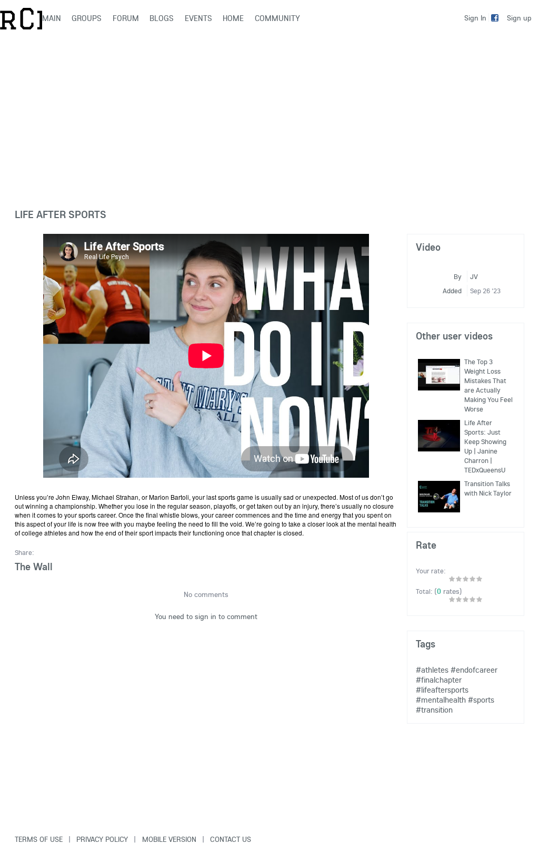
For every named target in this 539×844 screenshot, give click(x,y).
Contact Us (230, 839)
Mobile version (169, 839)
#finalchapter (439, 680)
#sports (481, 700)
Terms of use (39, 839)
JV (474, 276)
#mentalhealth (441, 700)
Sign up (519, 18)
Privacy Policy (102, 839)
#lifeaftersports (442, 690)
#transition (434, 710)
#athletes (432, 670)
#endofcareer (474, 670)
